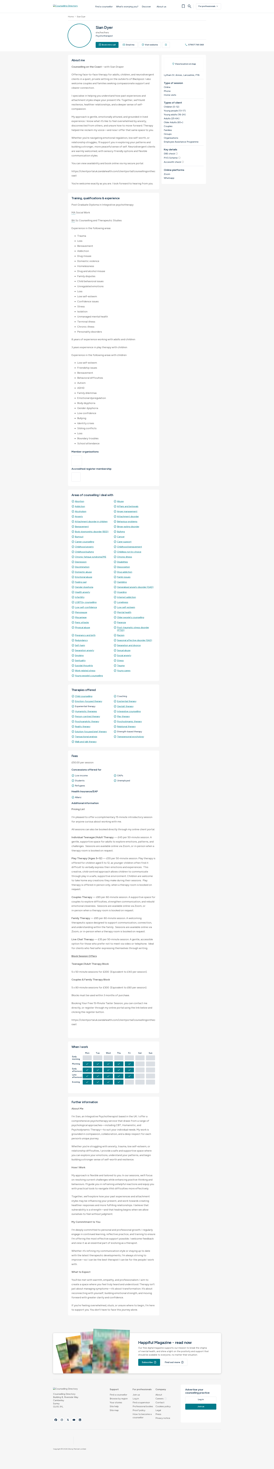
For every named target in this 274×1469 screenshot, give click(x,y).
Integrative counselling (129, 711)
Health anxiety (82, 592)
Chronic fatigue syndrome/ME (90, 556)
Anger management (127, 511)
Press (158, 1414)
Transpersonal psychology (130, 736)
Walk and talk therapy (86, 741)
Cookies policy (163, 1406)
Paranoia (121, 622)
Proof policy (139, 1410)
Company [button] (160, 1389)
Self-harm (80, 645)
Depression (81, 561)
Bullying (121, 531)
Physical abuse (82, 627)
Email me (128, 44)
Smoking (79, 655)
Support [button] (114, 1389)
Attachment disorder (128, 516)
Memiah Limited (80, 1449)
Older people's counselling (130, 617)
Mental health (124, 612)
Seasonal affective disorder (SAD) (134, 640)
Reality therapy (82, 726)
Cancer (121, 536)
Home (71, 16)
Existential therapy (126, 701)
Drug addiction (124, 572)
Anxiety (79, 516)
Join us (136, 1394)
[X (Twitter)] (67, 1420)
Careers (161, 1398)
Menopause (81, 612)
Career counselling (84, 541)
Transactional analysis (86, 736)
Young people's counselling (89, 675)
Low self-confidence (86, 607)
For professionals (208, 6)
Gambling (122, 582)
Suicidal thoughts (84, 665)
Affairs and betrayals (127, 506)
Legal (158, 1410)
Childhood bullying (84, 551)
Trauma (121, 665)
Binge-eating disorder (128, 526)
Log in (136, 1398)
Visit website (150, 44)
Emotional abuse (83, 577)
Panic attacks (82, 622)
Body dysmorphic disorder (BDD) (91, 531)
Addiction (80, 506)
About (158, 1394)
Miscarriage (81, 617)
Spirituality (80, 660)
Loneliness (122, 602)
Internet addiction (126, 597)
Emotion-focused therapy (88, 701)
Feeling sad (80, 582)
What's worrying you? (127, 6)
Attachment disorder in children (91, 521)
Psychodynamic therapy (129, 721)
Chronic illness (124, 556)
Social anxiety (124, 655)
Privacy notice (162, 1418)
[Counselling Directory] (71, 6)
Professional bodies (143, 1406)
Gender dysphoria (84, 587)
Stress (120, 660)
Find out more (174, 1362)
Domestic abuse (83, 572)
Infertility (79, 597)
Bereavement (82, 526)
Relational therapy (126, 726)
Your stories (116, 1402)
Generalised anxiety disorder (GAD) (135, 587)
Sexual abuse (123, 650)
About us (161, 6)
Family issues (123, 577)
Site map (114, 1410)
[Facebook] (55, 1420)
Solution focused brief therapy (91, 731)
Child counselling (83, 696)
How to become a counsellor (142, 1416)
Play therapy (123, 716)
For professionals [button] (142, 1389)
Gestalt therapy (125, 706)
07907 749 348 (194, 44)
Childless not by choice (129, 551)
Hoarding (122, 592)
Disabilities (122, 561)
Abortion (79, 501)
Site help (114, 1406)
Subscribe (149, 1362)
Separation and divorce (129, 645)
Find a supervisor (141, 1402)
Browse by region (119, 1398)
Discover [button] (146, 6)
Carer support (124, 541)
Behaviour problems (127, 521)
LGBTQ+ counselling (86, 602)
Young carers (123, 670)
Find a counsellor (104, 6)
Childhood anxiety (84, 546)
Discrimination (82, 567)
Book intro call (107, 44)
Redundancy (81, 640)
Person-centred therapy (87, 716)
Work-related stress (85, 670)
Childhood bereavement (129, 546)
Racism (120, 635)
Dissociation (123, 567)
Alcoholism (80, 511)
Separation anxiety (84, 650)
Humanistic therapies (86, 711)
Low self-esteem (126, 607)
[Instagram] (61, 1420)
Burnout (79, 536)
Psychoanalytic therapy (87, 721)
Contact (159, 1402)
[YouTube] (74, 1420)
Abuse (120, 501)
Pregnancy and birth (85, 635)
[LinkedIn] (80, 1420)
